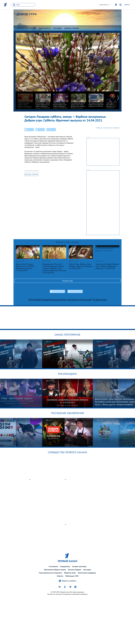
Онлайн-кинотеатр (79, 566)
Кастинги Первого (74, 570)
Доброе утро (27, 14)
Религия (35, 174)
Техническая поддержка (87, 573)
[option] (25, 101)
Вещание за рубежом (69, 581)
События (60, 576)
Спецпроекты (65, 566)
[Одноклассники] (40, 129)
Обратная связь (70, 573)
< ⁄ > (49, 129)
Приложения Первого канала (55, 570)
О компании (53, 566)
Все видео (87, 570)
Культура (27, 174)
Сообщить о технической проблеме (107, 128)
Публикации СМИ (71, 576)
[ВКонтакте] (29, 129)
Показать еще (67, 281)
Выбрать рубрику (72, 28)
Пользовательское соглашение (50, 573)
